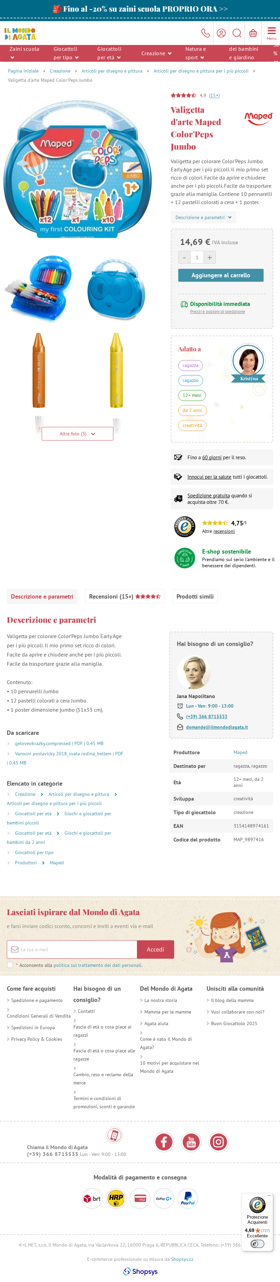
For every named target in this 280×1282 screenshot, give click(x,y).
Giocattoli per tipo (66, 53)
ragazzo (191, 380)
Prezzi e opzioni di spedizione (217, 311)
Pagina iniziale (23, 71)
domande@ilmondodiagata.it (217, 727)
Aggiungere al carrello (221, 275)
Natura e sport (195, 53)
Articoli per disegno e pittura (112, 71)
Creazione (154, 52)
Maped (57, 863)
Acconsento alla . (79, 965)
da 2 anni (192, 410)
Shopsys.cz (182, 1259)
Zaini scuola (25, 48)
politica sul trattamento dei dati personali (97, 965)
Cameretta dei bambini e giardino (243, 49)
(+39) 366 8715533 (206, 716)
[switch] (257, 1244)
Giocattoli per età (109, 53)
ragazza (190, 365)
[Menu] (269, 1197)
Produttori (26, 863)
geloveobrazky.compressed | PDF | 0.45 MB (59, 743)
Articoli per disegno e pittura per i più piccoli (201, 71)
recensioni (224, 531)
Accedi (155, 949)
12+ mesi (192, 395)
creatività (192, 425)
